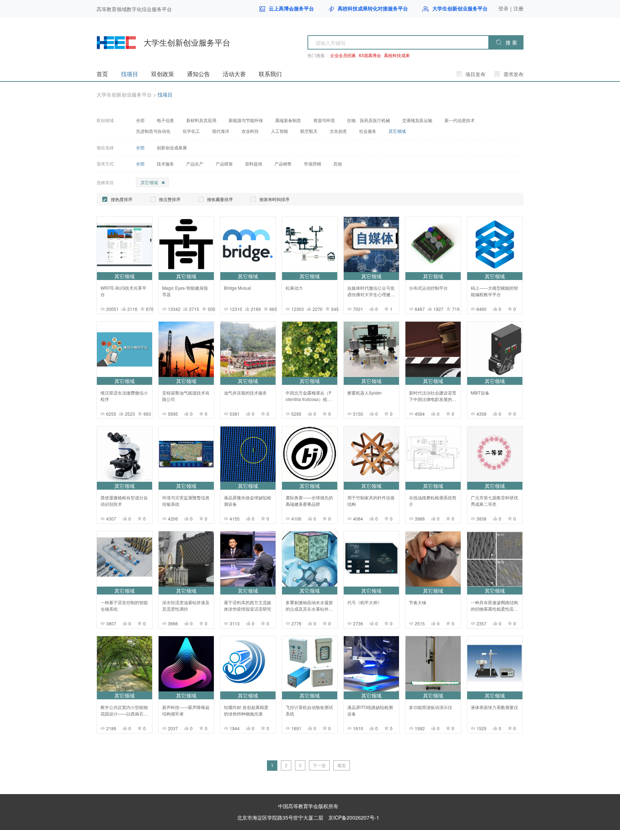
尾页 (341, 765)
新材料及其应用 (201, 120)
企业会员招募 (343, 55)
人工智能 (279, 131)
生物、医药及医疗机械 (368, 120)
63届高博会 (370, 55)
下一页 (319, 765)
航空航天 (309, 131)
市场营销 (312, 163)
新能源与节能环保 (246, 120)
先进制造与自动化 (153, 131)
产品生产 (194, 163)
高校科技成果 (397, 55)
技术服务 (165, 163)
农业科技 (250, 131)
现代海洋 (220, 131)
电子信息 (165, 120)
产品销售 (283, 163)
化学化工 (191, 131)
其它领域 (397, 131)
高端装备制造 (288, 120)
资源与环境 (324, 120)
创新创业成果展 (172, 147)
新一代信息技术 (460, 120)
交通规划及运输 (417, 120)
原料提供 (253, 163)
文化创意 (338, 131)
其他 (337, 163)
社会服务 (367, 131)
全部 (140, 120)
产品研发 (224, 163)
